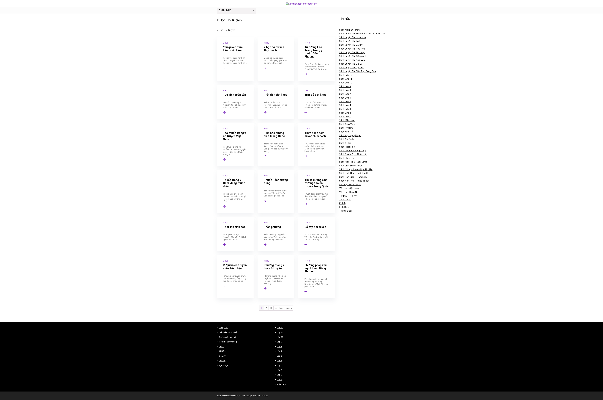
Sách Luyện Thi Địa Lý (350, 63)
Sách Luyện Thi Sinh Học (352, 52)
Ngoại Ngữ (223, 365)
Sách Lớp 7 (345, 94)
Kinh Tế (222, 360)
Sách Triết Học (347, 146)
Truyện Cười (345, 211)
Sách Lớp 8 (345, 90)
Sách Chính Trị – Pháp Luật (353, 154)
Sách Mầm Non (347, 120)
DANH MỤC (225, 10)
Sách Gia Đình (346, 139)
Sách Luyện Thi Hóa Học (352, 48)
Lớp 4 (279, 365)
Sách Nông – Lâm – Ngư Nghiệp (355, 169)
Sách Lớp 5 (345, 101)
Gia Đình (222, 356)
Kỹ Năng (222, 351)
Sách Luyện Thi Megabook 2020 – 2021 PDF (362, 33)
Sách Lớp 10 (345, 82)
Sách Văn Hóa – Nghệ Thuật (354, 180)
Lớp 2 (279, 375)
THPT (221, 346)
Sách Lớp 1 (345, 116)
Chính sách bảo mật (227, 337)
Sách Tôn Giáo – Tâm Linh (353, 177)
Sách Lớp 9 (345, 86)
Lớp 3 (279, 370)
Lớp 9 (279, 342)
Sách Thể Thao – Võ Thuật (353, 173)
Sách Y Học (345, 143)
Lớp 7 (279, 351)
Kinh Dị (342, 203)
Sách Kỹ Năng (346, 128)
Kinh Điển (344, 207)
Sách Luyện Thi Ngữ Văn (352, 60)
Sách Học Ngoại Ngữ (350, 135)
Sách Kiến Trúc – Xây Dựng (353, 161)
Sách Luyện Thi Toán (350, 41)
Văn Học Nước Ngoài (350, 184)
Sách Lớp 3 (345, 109)
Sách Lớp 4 (345, 105)
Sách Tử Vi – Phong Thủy (352, 150)
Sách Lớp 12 (345, 75)
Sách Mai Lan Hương (350, 29)
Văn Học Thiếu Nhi (349, 192)
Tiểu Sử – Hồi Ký (347, 195)
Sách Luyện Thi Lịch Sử (351, 67)
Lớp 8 (279, 346)
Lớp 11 (280, 332)
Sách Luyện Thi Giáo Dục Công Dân (357, 71)
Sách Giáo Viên (347, 124)
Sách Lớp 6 (345, 97)
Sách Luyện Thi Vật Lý (350, 45)
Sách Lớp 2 (345, 112)
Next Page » (286, 308)
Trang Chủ (223, 327)
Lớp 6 (279, 356)
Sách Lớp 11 (345, 78)
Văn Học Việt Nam (349, 188)
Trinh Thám (345, 199)
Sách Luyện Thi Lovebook (352, 37)
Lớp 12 (280, 327)
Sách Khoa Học (347, 158)
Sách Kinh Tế (346, 131)
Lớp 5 (279, 360)
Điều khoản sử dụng (228, 342)
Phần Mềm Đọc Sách (228, 332)
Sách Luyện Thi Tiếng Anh (352, 56)
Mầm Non (281, 384)
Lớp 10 (280, 337)
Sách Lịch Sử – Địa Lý (350, 165)
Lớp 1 (279, 379)
